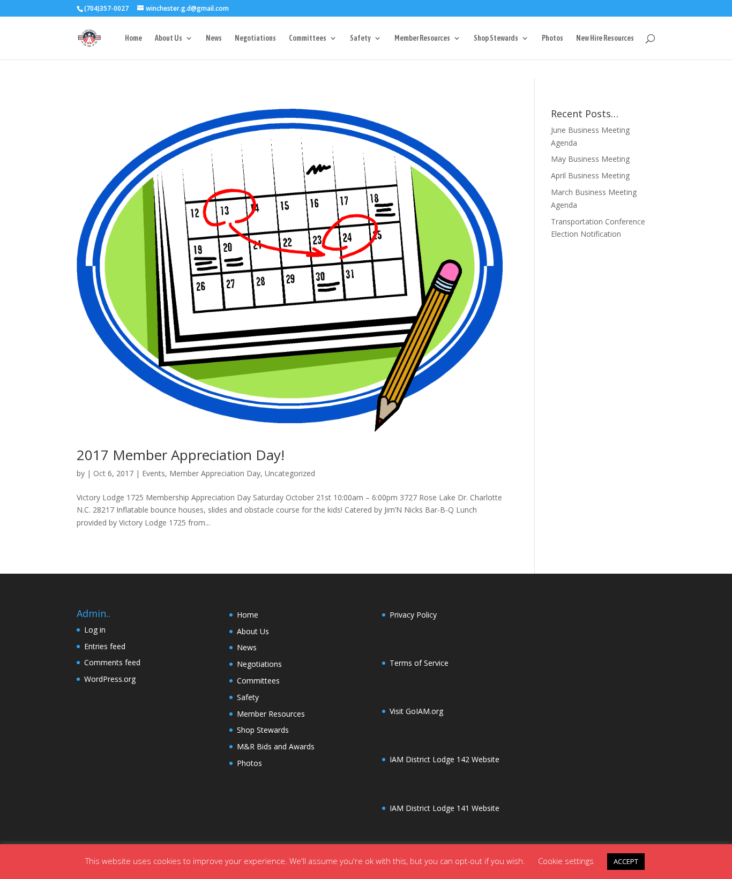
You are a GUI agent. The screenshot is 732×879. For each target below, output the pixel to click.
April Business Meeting (590, 175)
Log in (95, 630)
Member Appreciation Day (214, 473)
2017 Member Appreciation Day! (181, 454)
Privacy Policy (413, 615)
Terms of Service (419, 663)
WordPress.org (110, 679)
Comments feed (112, 662)
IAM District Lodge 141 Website (444, 808)
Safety (360, 38)
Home (133, 38)
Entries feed (104, 646)
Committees (307, 38)
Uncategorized (290, 473)
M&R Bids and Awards (276, 746)
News (214, 38)
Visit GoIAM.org (416, 711)
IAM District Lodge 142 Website (444, 759)
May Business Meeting (590, 159)
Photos (552, 38)
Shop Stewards (496, 38)
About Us (168, 38)
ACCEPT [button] (626, 861)
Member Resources (422, 38)
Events (153, 473)
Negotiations (255, 38)
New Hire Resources (605, 38)
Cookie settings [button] (566, 860)
